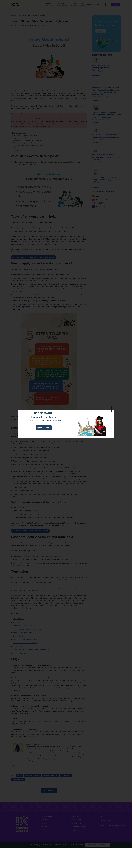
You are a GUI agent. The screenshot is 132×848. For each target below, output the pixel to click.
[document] (66, 424)
